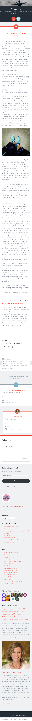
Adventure (8, 609)
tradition (22, 619)
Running (7, 619)
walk (25, 619)
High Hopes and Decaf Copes (11, 552)
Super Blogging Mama (10, 574)
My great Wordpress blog (10, 570)
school (11, 619)
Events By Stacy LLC (9, 555)
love (20, 614)
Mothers (13, 366)
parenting (18, 617)
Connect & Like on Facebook (12, 506)
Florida (15, 611)
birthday (14, 609)
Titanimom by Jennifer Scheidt (13, 361)
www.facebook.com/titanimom (12, 303)
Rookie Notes (7, 579)
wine (27, 619)
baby (11, 609)
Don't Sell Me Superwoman (11, 526)
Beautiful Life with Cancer (10, 568)
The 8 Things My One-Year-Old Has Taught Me (15, 540)
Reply (6, 400)
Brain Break (7, 535)
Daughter (27, 609)
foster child (20, 611)
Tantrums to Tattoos (9, 583)
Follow (16, 481)
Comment (24, 458)
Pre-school (21, 366)
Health (9, 614)
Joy (18, 614)
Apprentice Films (8, 577)
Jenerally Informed (9, 557)
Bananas (7, 363)
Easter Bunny (4, 611)
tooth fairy (18, 619)
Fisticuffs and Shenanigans (11, 572)
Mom (22, 614)
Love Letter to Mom (9, 542)
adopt (3, 609)
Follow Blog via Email (10, 468)
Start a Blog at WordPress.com (16, 715)
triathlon (10, 368)
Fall (8, 611)
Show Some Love (8, 529)
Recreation (4, 619)
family (10, 611)
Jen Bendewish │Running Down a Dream (14, 581)
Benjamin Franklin (16, 363)
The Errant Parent (8, 563)
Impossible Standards (9, 537)
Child (18, 609)
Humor (13, 613)
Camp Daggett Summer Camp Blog (13, 561)
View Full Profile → (6, 704)
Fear (13, 611)
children (22, 608)
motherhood (6, 366)
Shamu (15, 619)
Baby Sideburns (8, 566)
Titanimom (16, 9)
